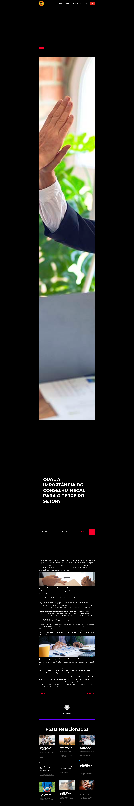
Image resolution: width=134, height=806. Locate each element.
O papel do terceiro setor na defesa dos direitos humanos (87, 792)
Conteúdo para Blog (82, 689)
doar (92, 3)
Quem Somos (66, 3)
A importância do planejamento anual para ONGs (46, 767)
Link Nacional (58, 689)
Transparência (74, 3)
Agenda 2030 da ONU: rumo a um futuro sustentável (67, 766)
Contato (85, 3)
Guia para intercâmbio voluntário (45, 795)
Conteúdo (41, 47)
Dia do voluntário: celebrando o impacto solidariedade (65, 793)
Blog (80, 3)
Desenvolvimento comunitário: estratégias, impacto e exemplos (86, 765)
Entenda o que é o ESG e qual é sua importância (67, 748)
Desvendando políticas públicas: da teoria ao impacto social (45, 748)
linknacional (50, 531)
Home (60, 3)
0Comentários (81, 531)
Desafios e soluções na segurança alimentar (85, 748)
